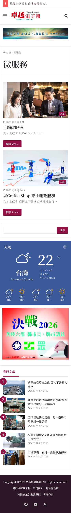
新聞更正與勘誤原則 (29, 494)
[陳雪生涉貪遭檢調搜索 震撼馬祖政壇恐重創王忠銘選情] (14, 405)
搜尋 (62, 230)
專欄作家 (48, 494)
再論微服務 (13, 127)
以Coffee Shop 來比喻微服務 (29, 195)
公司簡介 (38, 488)
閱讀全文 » (12, 144)
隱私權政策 (52, 488)
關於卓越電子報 (21, 488)
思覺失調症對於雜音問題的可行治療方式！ (38, 3)
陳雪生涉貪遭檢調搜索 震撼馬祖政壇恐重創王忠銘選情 (47, 402)
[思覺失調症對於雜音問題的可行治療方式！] (14, 440)
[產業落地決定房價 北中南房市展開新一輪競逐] (14, 422)
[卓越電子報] (25, 15)
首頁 (8, 52)
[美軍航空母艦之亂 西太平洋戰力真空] (14, 387)
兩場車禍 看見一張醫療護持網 (47, 452)
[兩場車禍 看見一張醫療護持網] (14, 457)
